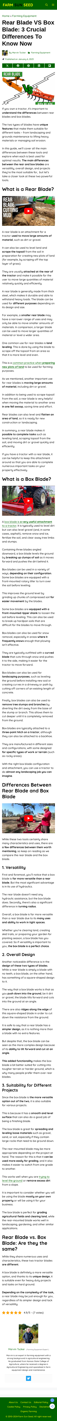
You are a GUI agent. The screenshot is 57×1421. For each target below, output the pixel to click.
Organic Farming (28, 1411)
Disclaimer (44, 1406)
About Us (13, 1402)
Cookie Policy (13, 1406)
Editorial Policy (41, 1402)
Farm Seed (18, 5)
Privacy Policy (30, 1406)
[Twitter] (28, 1378)
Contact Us (25, 1402)
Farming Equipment (24, 16)
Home (6, 16)
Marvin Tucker (19, 52)
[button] (46, 5)
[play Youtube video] (28, 211)
